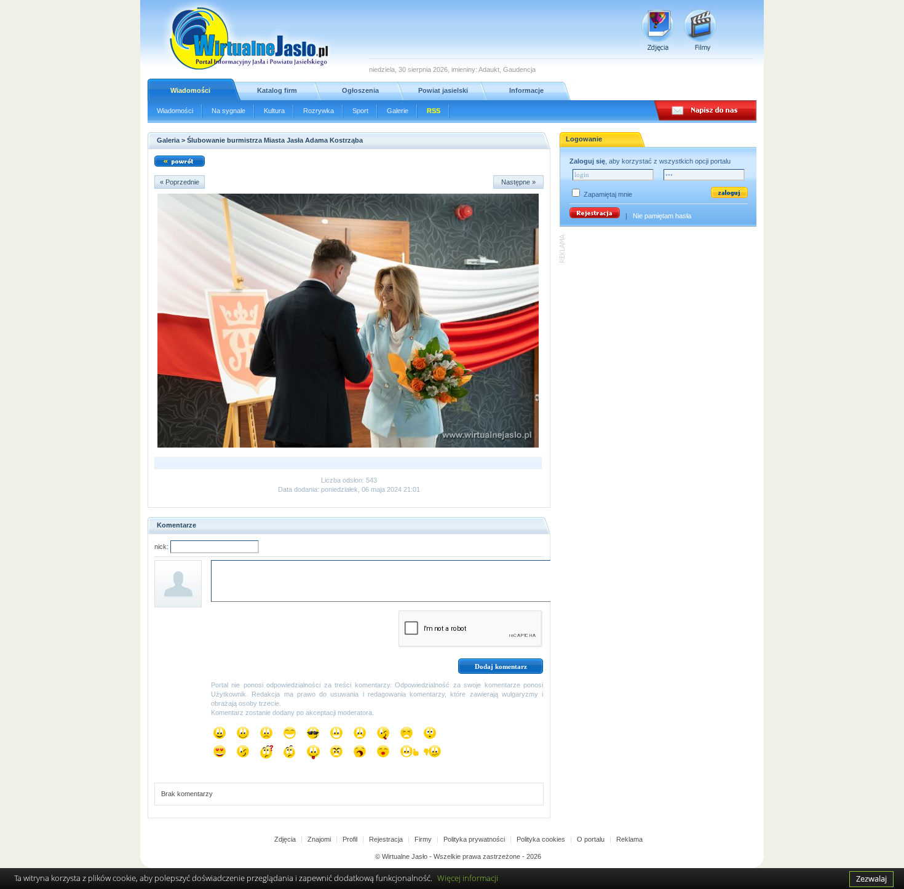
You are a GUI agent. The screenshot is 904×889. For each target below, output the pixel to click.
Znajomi (319, 839)
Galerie (397, 110)
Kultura (274, 110)
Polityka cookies (541, 839)
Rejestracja (386, 839)
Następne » (518, 182)
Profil (350, 839)
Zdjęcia (285, 839)
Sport (360, 110)
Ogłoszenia (360, 90)
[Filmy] (700, 30)
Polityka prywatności (474, 839)
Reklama (629, 839)
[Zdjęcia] (657, 30)
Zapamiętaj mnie (608, 194)
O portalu (591, 839)
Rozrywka (318, 110)
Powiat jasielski (443, 90)
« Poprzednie (179, 182)
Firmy (423, 839)
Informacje (526, 90)
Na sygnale (228, 110)
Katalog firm (277, 90)
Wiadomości (190, 90)
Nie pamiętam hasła (662, 215)
